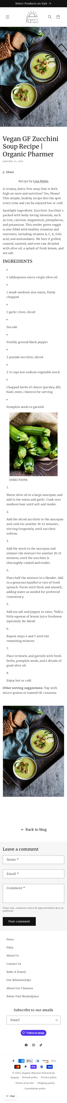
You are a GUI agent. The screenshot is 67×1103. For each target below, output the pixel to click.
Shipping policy (46, 1083)
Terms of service (24, 1083)
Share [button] (10, 172)
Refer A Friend (16, 971)
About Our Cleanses (20, 988)
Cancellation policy (35, 1088)
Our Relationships (19, 980)
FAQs (10, 947)
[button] (7, 17)
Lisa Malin (40, 181)
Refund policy (30, 1077)
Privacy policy (48, 1077)
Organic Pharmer (31, 1073)
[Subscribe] (56, 1020)
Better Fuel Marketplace (23, 996)
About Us (13, 955)
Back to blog (36, 829)
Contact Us (14, 963)
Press (10, 939)
